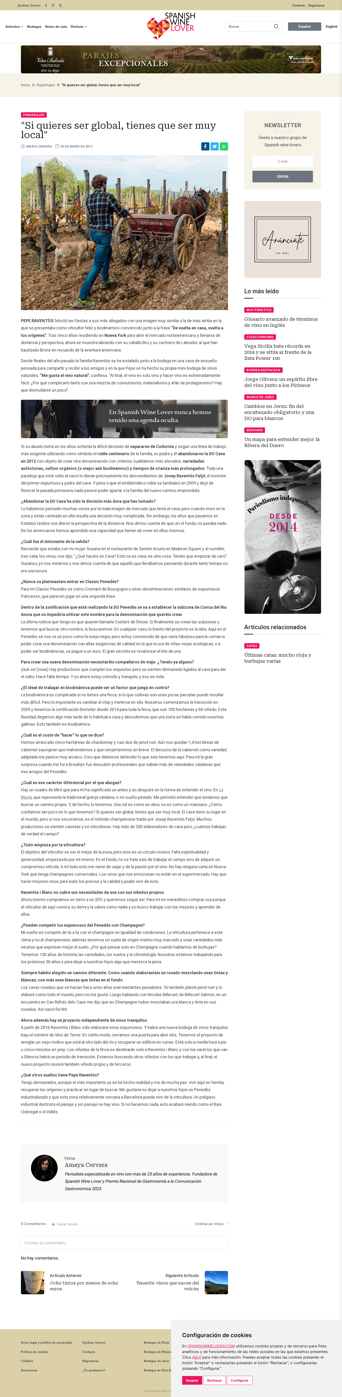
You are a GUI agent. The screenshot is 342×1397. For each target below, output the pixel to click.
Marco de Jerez (260, 397)
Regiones (255, 430)
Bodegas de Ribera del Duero (165, 1352)
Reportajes (46, 85)
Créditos (27, 1361)
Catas (252, 646)
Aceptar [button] (192, 1380)
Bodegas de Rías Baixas (161, 1370)
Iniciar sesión (67, 1224)
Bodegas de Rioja (156, 1342)
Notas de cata (56, 26)
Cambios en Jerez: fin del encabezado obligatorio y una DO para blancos (279, 412)
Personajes (33, 115)
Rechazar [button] (214, 1380)
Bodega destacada (263, 370)
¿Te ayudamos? (93, 1370)
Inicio (25, 85)
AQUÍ (196, 1357)
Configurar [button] (239, 1380)
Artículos (12, 26)
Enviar (282, 176)
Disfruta (77, 26)
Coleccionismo (260, 337)
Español (304, 26)
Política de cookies (34, 1352)
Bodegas (34, 26)
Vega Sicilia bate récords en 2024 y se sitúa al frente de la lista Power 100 (278, 352)
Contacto (298, 5)
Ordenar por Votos (209, 1224)
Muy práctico (259, 310)
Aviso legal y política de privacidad (46, 1342)
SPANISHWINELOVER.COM (211, 1346)
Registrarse (316, 5)
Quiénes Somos (28, 5)
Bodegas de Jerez (156, 1361)
